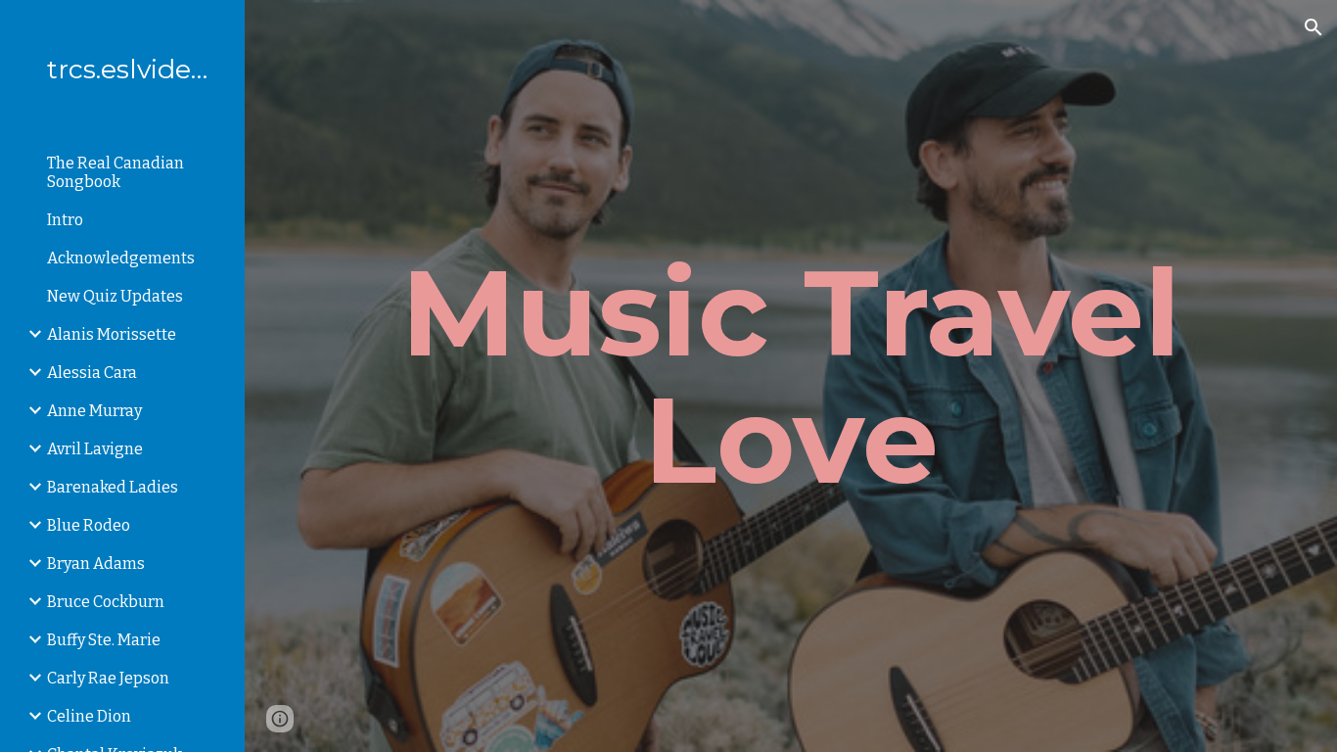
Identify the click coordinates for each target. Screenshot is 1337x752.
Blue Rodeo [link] (88, 525)
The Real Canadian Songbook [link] (115, 172)
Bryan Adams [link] (96, 563)
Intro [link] (65, 220)
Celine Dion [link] (89, 716)
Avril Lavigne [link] (95, 449)
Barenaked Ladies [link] (112, 487)
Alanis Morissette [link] (111, 334)
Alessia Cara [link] (92, 372)
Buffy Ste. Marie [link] (104, 640)
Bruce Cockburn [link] (105, 601)
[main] (791, 376)
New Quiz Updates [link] (115, 296)
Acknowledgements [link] (121, 258)
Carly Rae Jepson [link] (108, 678)
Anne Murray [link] (94, 410)
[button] (1313, 27)
